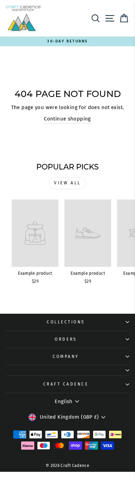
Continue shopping (67, 119)
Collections (66, 322)
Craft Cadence (66, 384)
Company (66, 356)
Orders (65, 339)
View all (67, 183)
